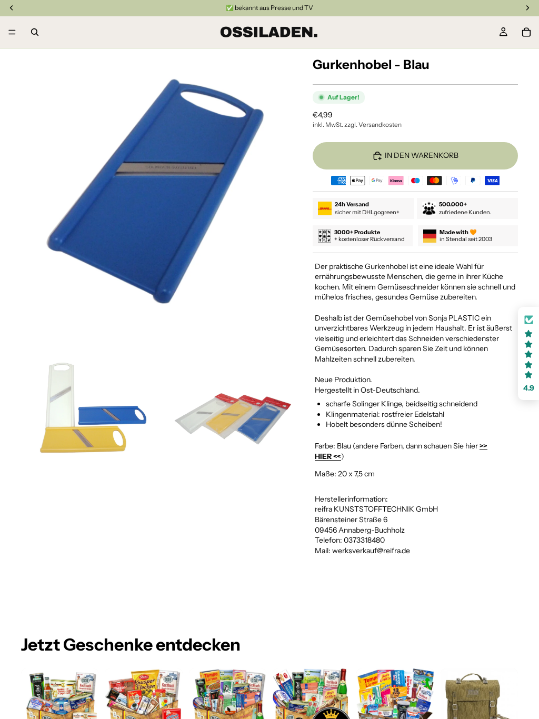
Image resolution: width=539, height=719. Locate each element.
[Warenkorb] (526, 32)
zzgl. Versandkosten (373, 124)
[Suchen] (34, 32)
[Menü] (12, 32)
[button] (528, 353)
